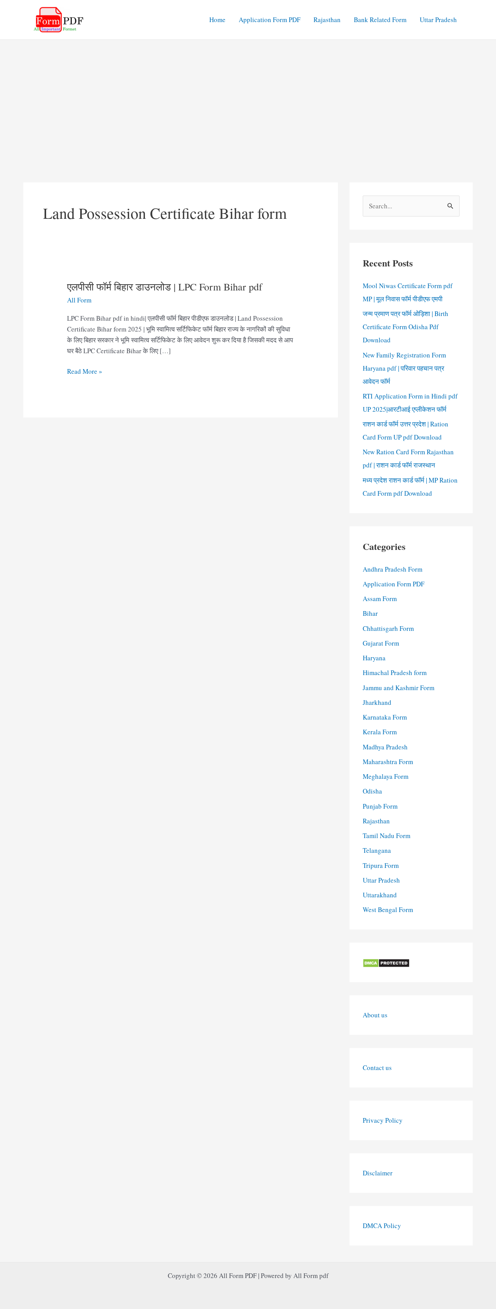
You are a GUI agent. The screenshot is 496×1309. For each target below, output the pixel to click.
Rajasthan (327, 19)
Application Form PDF (269, 19)
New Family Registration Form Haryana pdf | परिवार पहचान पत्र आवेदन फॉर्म (404, 368)
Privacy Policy (383, 1120)
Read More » (84, 371)
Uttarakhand (380, 894)
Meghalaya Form (385, 776)
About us (375, 1014)
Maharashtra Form (388, 761)
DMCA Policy (382, 1225)
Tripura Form (381, 865)
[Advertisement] (248, 98)
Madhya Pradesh (385, 746)
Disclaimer (378, 1172)
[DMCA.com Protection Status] (386, 962)
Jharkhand (377, 702)
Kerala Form (380, 731)
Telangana (377, 850)
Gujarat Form (381, 643)
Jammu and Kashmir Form (398, 687)
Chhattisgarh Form (388, 628)
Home (217, 19)
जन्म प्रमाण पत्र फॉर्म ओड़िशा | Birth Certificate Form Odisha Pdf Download (405, 326)
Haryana (374, 657)
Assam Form (380, 598)
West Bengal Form (388, 909)
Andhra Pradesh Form (392, 569)
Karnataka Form (385, 717)
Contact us (377, 1067)
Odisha (372, 791)
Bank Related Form (380, 19)
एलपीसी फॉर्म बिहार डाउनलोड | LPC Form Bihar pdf (164, 286)
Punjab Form (380, 806)
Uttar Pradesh (438, 19)
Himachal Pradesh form (395, 672)
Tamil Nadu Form (386, 835)
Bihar (370, 613)
